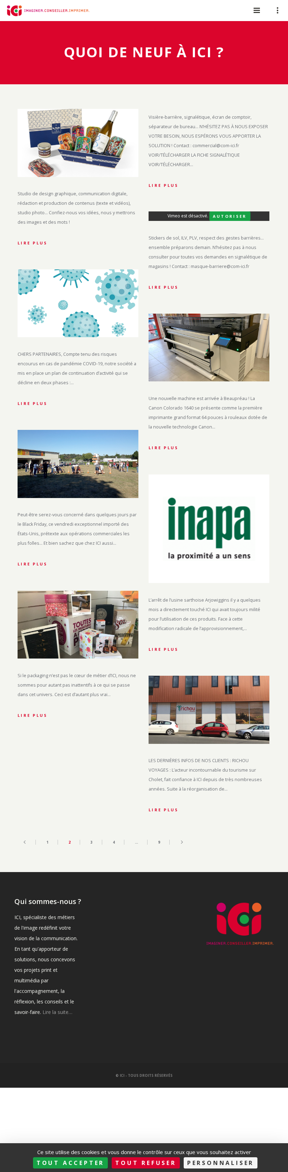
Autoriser (230, 216)
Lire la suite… (57, 1012)
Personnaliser (220, 1163)
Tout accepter (70, 1163)
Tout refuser (145, 1163)
